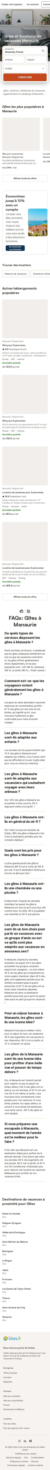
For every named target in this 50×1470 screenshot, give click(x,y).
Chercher (25, 77)
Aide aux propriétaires (13, 1400)
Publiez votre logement (12, 4)
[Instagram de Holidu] (19, 1441)
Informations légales (16, 1465)
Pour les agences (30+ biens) (16, 1428)
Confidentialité (37, 1457)
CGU (26, 1457)
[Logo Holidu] (12, 1338)
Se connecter (33, 4)
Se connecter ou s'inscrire (15, 248)
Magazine (7, 1382)
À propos (7, 1377)
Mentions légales (13, 1457)
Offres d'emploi (10, 1373)
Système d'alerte (35, 1465)
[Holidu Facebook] (30, 1441)
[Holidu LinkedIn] (25, 1441)
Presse (6, 1405)
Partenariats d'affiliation (13, 1409)
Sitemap (34, 1461)
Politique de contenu (19, 1461)
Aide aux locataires (11, 1396)
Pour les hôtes (9, 1424)
